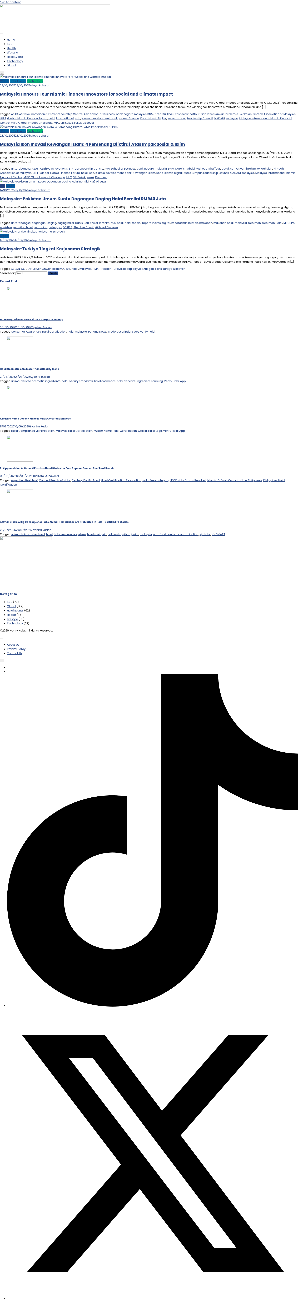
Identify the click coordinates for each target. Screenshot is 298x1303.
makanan (205, 223)
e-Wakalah (244, 114)
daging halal (65, 223)
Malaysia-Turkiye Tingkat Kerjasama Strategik (50, 249)
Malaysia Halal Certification (74, 431)
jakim (134, 534)
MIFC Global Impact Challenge (31, 123)
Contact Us (14, 653)
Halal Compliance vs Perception (32, 431)
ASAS (14, 114)
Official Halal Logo (150, 431)
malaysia (232, 118)
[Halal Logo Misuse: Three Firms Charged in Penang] (149, 300)
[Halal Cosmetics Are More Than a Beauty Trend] (149, 350)
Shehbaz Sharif (83, 227)
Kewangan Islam (144, 173)
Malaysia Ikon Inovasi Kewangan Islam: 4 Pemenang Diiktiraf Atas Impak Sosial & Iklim (92, 144)
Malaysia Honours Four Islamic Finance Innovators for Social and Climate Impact (86, 94)
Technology (15, 61)
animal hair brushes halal (28, 534)
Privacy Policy (16, 649)
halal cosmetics (105, 381)
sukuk (78, 123)
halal (51, 118)
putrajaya (55, 227)
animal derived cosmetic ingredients (35, 381)
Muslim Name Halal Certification (115, 431)
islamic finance (129, 118)
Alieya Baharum (40, 85)
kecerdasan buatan (184, 223)
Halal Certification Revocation (121, 480)
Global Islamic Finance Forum (27, 118)
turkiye (167, 269)
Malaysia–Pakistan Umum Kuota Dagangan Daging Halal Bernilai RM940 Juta (83, 199)
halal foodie (132, 223)
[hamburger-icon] (1, 33)
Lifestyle (12, 53)
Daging (51, 223)
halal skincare (126, 381)
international (65, 118)
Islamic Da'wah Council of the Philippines (234, 480)
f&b (113, 223)
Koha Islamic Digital (153, 118)
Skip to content (10, 2)
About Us (13, 645)
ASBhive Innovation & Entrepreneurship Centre (51, 114)
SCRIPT (67, 227)
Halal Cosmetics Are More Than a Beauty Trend (29, 369)
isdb (77, 118)
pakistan (6, 227)
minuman (254, 223)
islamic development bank (100, 118)
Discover (88, 123)
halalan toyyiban (119, 534)
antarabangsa (21, 169)
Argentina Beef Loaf (24, 480)
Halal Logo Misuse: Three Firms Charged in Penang (31, 319)
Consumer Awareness (26, 332)
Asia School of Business (99, 114)
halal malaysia (77, 332)
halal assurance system (70, 534)
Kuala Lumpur (177, 118)
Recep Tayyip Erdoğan (138, 269)
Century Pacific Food (86, 480)
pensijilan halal (23, 227)
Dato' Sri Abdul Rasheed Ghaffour (177, 114)
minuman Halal (272, 223)
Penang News (97, 332)
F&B (9, 44)
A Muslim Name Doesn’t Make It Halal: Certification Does (35, 418)
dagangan (39, 223)
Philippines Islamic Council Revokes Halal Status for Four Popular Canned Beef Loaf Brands (57, 468)
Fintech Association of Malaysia (274, 114)
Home (11, 40)
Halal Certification (54, 332)
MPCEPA (289, 223)
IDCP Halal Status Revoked (188, 480)
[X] (152, 1298)
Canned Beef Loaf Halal (54, 480)
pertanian (40, 227)
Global (11, 65)
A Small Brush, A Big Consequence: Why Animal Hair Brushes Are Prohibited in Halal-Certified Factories (64, 522)
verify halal (147, 332)
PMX (95, 269)
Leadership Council (200, 118)
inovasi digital (161, 223)
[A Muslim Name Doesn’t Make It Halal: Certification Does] (149, 399)
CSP (23, 269)
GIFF (3, 118)
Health (11, 48)
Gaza (66, 269)
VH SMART (218, 534)
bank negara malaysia (131, 114)
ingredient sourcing (150, 381)
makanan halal (223, 223)
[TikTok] (152, 1006)
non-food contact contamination (175, 534)
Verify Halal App (175, 381)
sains (158, 269)
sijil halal (100, 227)
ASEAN (15, 269)
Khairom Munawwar (45, 476)
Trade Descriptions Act (123, 332)
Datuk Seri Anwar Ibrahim (218, 114)
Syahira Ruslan (42, 327)
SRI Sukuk (67, 123)
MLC (56, 123)
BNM (150, 114)
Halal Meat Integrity (155, 480)
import (146, 223)
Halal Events (15, 57)
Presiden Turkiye (111, 269)
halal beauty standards (77, 381)
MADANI (219, 118)
